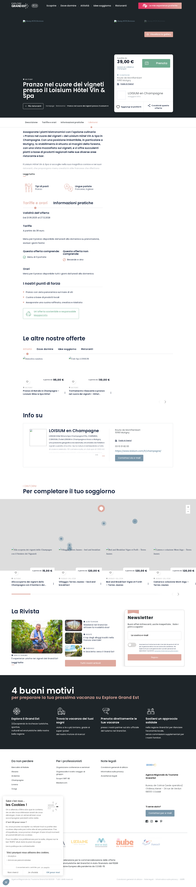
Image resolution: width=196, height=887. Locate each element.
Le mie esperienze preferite (163, 5)
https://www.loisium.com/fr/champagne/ (138, 451)
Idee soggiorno (102, 6)
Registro (154, 657)
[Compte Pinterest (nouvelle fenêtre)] (160, 821)
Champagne (17, 780)
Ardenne (15, 776)
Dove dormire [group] (45, 349)
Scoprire (51, 6)
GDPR (182, 879)
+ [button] (188, 507)
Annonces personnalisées (19, 860)
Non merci (13, 872)
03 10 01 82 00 (122, 446)
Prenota (161, 63)
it (33, 5)
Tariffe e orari (49, 122)
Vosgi (14, 788)
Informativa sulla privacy (112, 771)
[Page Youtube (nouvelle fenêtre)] (156, 821)
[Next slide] (165, 402)
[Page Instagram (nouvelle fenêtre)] (151, 821)
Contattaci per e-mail (160, 813)
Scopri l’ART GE (63, 778)
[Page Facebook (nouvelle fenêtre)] (147, 821)
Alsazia (14, 771)
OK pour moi (53, 872)
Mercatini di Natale (20, 767)
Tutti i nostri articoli (90, 663)
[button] (6, 882)
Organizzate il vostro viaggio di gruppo (70, 773)
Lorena (14, 784)
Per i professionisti (69, 761)
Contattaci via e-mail (129, 458)
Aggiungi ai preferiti (131, 107)
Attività (84, 6)
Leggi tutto (29, 174)
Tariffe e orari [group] (35, 203)
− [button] (188, 511)
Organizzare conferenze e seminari (73, 767)
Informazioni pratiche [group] (73, 203)
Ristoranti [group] (87, 349)
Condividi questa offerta (160, 107)
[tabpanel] (63, 244)
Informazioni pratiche (72, 122)
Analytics (12, 856)
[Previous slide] (159, 402)
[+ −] (98, 535)
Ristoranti (121, 6)
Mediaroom (61, 782)
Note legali (108, 761)
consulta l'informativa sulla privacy (166, 651)
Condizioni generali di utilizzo (114, 767)
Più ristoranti (34, 106)
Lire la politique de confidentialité (20, 846)
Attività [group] (27, 349)
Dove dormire (68, 6)
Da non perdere (22, 761)
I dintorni (93, 122)
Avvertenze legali (109, 776)
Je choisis (33, 872)
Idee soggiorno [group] (67, 349)
